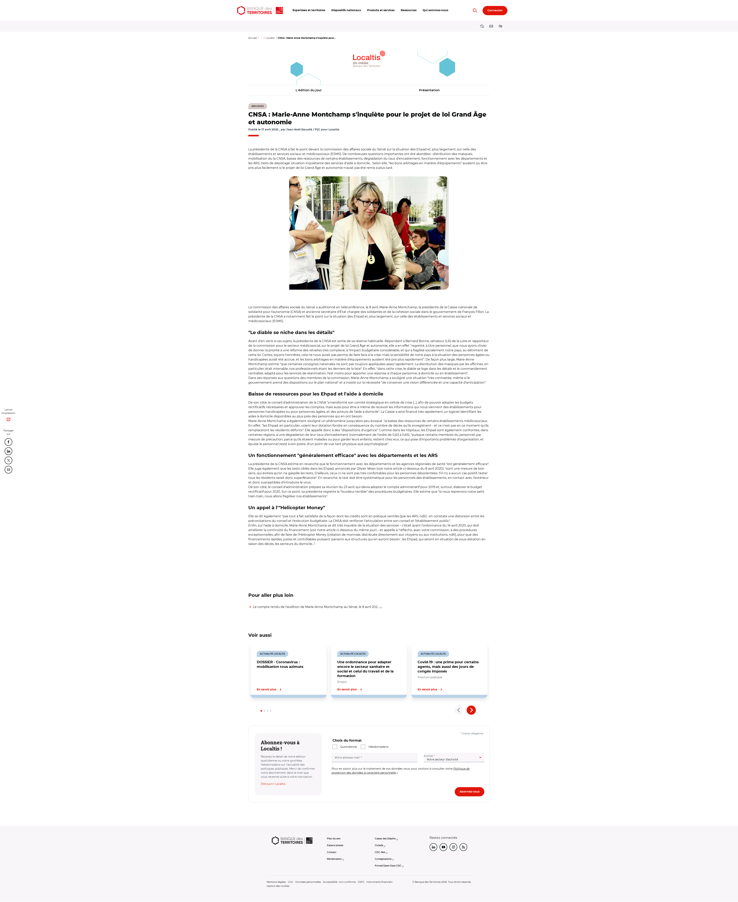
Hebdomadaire (378, 747)
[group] (369, 233)
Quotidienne (348, 747)
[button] (309, 10)
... (261, 37)
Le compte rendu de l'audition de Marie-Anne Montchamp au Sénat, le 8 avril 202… (316, 607)
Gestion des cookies (278, 886)
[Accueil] (260, 10)
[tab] (261, 711)
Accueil (252, 37)
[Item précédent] (459, 710)
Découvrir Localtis (273, 784)
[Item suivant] (471, 710)
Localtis (270, 37)
